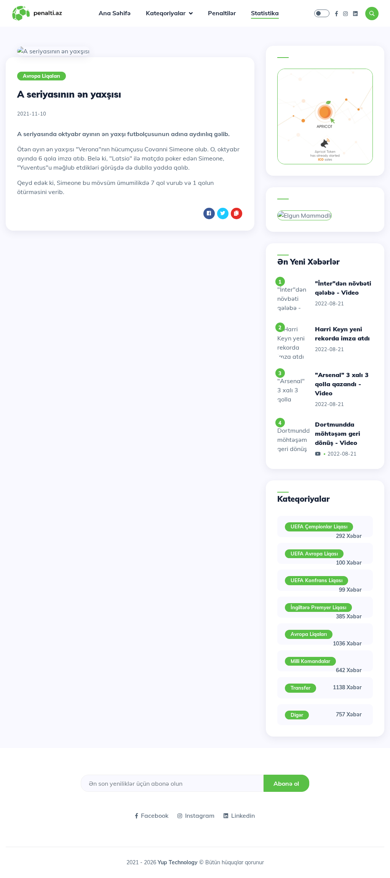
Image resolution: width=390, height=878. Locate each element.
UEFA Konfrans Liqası (316, 580)
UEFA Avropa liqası (314, 554)
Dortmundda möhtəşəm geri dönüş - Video (337, 433)
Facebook (154, 815)
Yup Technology (178, 862)
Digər (297, 715)
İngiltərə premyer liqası (318, 607)
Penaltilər (222, 13)
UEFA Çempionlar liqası (319, 526)
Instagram (199, 815)
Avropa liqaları (41, 76)
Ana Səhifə (115, 13)
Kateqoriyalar (166, 13)
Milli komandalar (310, 661)
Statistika (265, 13)
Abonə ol (286, 783)
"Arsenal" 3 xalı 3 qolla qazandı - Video (342, 384)
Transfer (300, 688)
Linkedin (243, 815)
